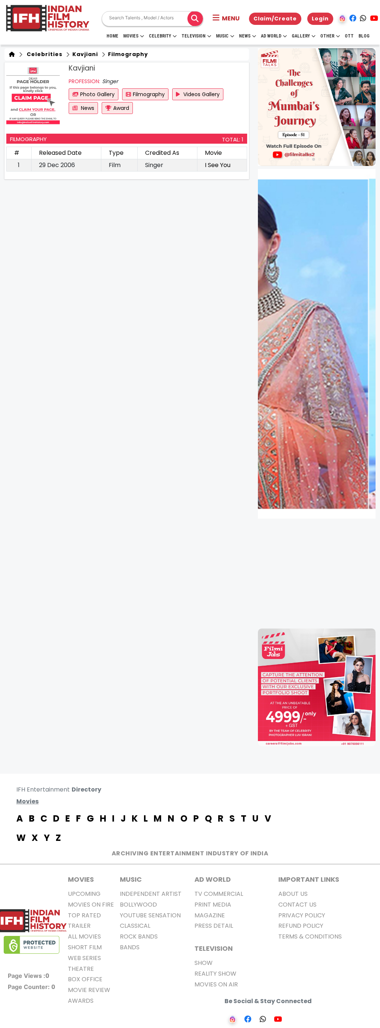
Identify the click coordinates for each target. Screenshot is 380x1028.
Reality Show (215, 973)
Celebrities (43, 54)
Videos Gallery (201, 94)
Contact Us (297, 904)
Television (193, 36)
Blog (364, 36)
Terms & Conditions (310, 936)
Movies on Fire (91, 904)
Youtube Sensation (150, 915)
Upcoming (84, 894)
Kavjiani (84, 54)
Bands (130, 947)
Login (320, 18)
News (244, 36)
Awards (81, 1000)
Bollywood (138, 904)
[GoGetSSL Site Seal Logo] (31, 945)
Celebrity (160, 36)
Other (327, 36)
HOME (112, 36)
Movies (130, 36)
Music (222, 36)
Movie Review (89, 990)
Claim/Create (275, 18)
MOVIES (81, 879)
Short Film (85, 947)
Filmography (127, 54)
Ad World (271, 36)
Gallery (301, 36)
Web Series (84, 958)
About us (293, 894)
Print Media (212, 904)
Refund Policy (300, 925)
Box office (85, 979)
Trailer (79, 925)
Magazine (209, 915)
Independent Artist (150, 894)
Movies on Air (216, 984)
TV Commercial (218, 894)
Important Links (308, 879)
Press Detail (213, 925)
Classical (135, 925)
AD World (212, 879)
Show (203, 963)
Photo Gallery (97, 94)
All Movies (84, 936)
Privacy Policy (301, 915)
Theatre (81, 969)
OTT (349, 36)
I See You (217, 165)
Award (121, 108)
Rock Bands (139, 936)
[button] (226, 18)
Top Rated (84, 915)
